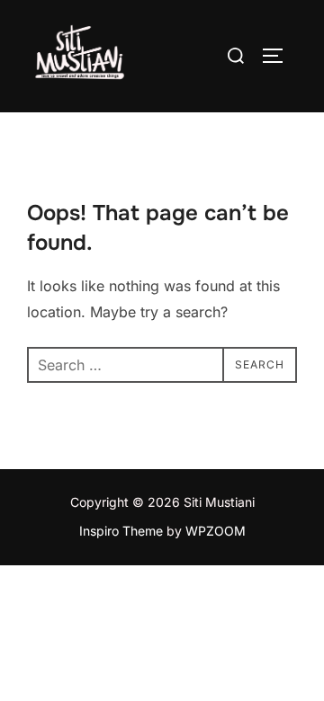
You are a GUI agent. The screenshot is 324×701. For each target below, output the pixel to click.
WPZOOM (215, 530)
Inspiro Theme (121, 530)
